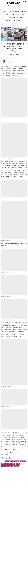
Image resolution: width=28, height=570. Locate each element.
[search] (18, 1)
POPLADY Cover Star (17, 20)
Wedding (12, 14)
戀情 (18, 464)
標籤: (2, 461)
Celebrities (23, 11)
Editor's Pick (16, 11)
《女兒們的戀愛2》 (7, 466)
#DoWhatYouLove (14, 17)
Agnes (9, 61)
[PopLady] (14, 4)
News (17, 54)
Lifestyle (6, 14)
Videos (21, 17)
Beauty (3, 11)
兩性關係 (11, 464)
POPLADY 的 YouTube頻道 (10, 458)
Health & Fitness (20, 14)
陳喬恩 (23, 461)
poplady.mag (11, 457)
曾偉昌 (16, 466)
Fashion (9, 11)
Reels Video (8, 20)
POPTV (6, 17)
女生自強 (4, 464)
